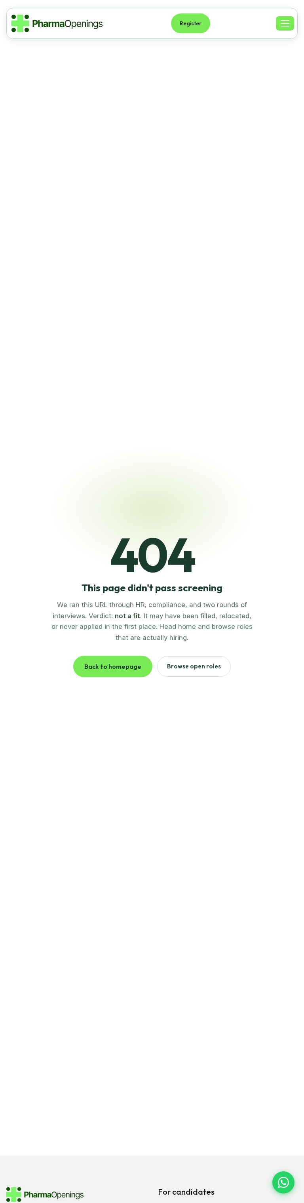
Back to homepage (112, 666)
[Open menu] (285, 23)
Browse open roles (194, 666)
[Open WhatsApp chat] (283, 1182)
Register (190, 23)
